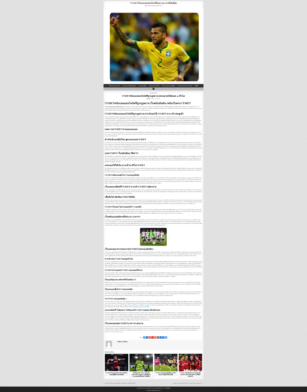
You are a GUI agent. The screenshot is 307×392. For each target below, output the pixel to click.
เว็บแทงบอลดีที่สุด (142, 86)
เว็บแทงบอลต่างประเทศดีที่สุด (168, 86)
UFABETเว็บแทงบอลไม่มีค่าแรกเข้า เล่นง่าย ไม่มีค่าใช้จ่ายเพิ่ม (166, 373)
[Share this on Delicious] (166, 337)
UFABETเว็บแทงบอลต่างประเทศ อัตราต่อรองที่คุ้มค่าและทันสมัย (117, 373)
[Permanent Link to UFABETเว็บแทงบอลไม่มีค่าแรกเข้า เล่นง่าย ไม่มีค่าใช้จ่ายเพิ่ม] (165, 362)
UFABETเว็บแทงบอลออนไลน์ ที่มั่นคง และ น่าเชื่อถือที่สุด (153, 3)
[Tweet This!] (144, 337)
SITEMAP (196, 86)
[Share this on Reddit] (155, 337)
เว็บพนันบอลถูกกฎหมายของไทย (184, 86)
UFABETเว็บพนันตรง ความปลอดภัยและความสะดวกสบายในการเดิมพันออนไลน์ (190, 374)
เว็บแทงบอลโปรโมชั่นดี (154, 86)
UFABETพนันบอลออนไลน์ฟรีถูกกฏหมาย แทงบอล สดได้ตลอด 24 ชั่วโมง (153, 95)
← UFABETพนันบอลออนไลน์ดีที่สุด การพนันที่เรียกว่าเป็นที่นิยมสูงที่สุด (120, 383)
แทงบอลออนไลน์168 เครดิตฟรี (129, 86)
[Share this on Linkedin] (163, 337)
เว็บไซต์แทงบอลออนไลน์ (114, 86)
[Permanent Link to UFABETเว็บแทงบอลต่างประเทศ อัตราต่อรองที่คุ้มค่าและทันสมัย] (116, 362)
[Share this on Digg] (160, 337)
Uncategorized (154, 93)
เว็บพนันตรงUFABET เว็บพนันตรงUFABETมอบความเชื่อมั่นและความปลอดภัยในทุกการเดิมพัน (141, 374)
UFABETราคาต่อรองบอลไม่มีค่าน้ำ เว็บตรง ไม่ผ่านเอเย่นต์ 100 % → (188, 383)
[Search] (153, 89)
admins (149, 98)
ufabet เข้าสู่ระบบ (178, 213)
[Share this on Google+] (150, 337)
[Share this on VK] (158, 337)
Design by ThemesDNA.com (154, 390)
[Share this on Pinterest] (152, 337)
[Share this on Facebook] (147, 337)
